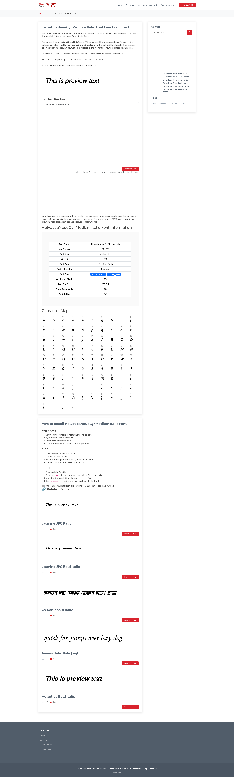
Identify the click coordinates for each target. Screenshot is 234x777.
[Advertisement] (90, 138)
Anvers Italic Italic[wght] (62, 653)
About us (44, 740)
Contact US (187, 5)
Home (119, 5)
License (43, 754)
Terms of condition (48, 744)
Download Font (130, 168)
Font (48, 13)
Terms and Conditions (132, 177)
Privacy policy (45, 749)
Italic (184, 103)
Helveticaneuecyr (160, 103)
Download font (130, 534)
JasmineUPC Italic (56, 523)
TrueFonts (117, 772)
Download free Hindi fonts (175, 83)
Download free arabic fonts (176, 77)
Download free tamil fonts (175, 80)
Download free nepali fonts (176, 86)
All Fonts (130, 5)
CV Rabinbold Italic (57, 610)
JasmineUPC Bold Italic (61, 567)
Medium (174, 103)
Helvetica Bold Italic (58, 696)
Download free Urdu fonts (175, 74)
